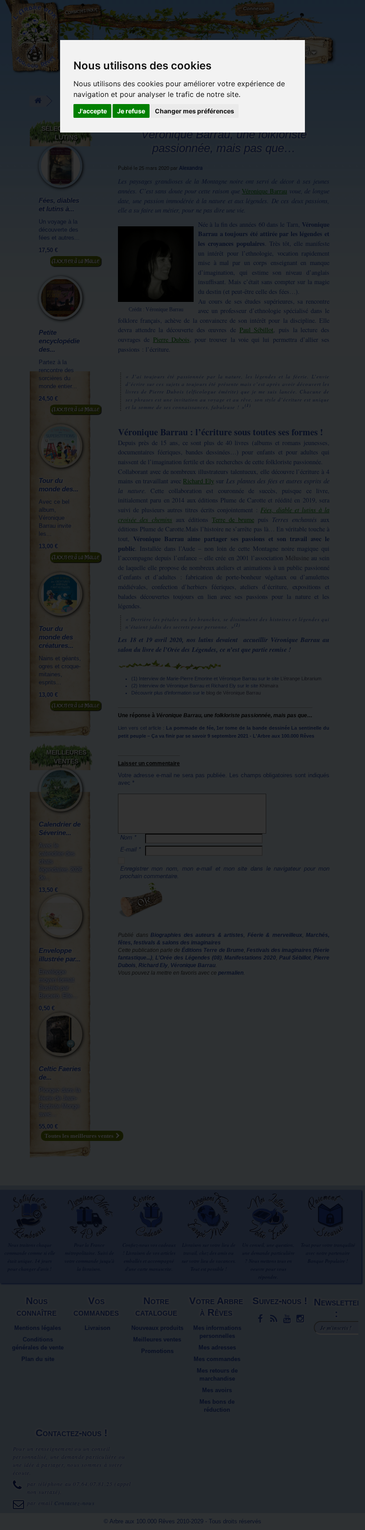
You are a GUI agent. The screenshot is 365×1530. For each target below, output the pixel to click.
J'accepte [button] (92, 111)
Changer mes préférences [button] (194, 111)
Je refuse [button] (131, 111)
